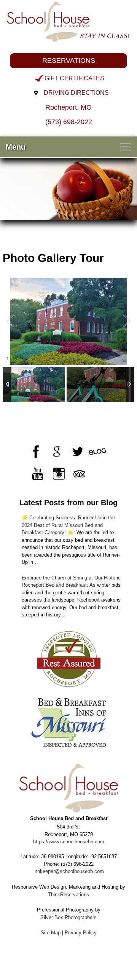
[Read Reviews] (79, 473)
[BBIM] (68, 723)
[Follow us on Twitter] (77, 451)
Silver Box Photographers (68, 917)
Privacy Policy (81, 932)
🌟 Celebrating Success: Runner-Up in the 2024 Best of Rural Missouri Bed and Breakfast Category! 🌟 (68, 525)
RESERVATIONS (68, 60)
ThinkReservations (68, 894)
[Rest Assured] (68, 658)
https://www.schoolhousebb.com (68, 841)
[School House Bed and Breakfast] (68, 21)
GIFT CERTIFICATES (74, 78)
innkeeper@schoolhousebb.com (68, 871)
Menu (15, 147)
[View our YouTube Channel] (38, 473)
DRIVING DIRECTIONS (76, 92)
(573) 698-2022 (68, 122)
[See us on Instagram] (58, 473)
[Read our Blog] (97, 451)
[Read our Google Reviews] (56, 451)
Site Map (51, 932)
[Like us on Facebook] (36, 451)
